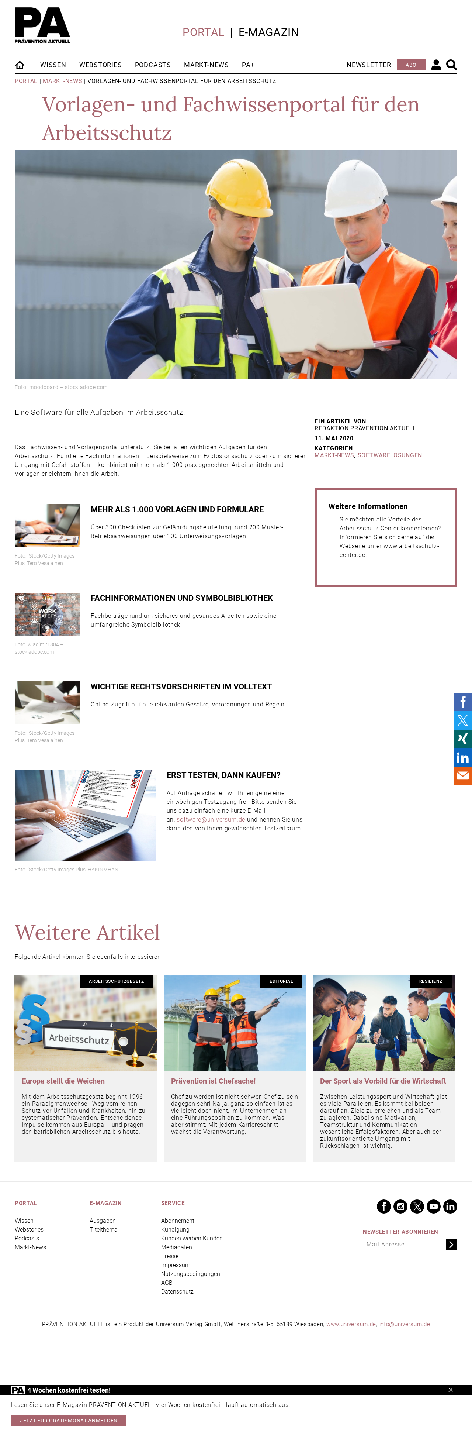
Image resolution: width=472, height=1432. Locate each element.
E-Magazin (269, 32)
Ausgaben (103, 1220)
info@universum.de (404, 1324)
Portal (204, 32)
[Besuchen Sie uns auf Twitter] (417, 1206)
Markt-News (206, 65)
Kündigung (175, 1229)
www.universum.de (351, 1324)
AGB (167, 1282)
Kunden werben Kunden (192, 1238)
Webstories (100, 65)
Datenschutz (177, 1291)
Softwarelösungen (390, 455)
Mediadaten (176, 1247)
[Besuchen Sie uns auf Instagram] (400, 1206)
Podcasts (153, 65)
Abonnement (177, 1220)
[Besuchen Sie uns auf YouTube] (434, 1206)
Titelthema (104, 1229)
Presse (169, 1256)
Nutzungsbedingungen (190, 1273)
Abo (411, 65)
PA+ (248, 65)
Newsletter (369, 65)
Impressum (175, 1265)
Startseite (20, 64)
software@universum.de (211, 819)
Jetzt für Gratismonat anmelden (69, 1421)
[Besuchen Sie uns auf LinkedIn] (450, 1206)
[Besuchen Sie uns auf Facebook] (384, 1206)
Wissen (53, 65)
